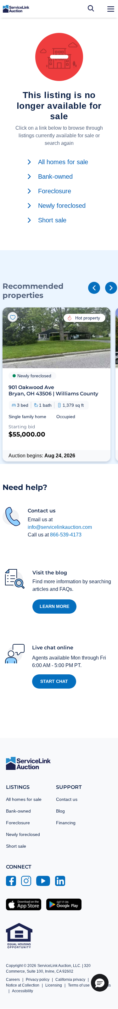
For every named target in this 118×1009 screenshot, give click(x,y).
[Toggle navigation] (111, 9)
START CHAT (54, 681)
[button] (56, 384)
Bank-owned (18, 811)
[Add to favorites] (13, 317)
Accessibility (22, 991)
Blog (60, 811)
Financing (66, 822)
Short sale (16, 846)
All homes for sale (24, 799)
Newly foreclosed (23, 834)
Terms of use (79, 985)
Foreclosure (18, 822)
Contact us (66, 799)
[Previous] (94, 288)
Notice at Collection (22, 985)
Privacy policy (37, 979)
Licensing (53, 985)
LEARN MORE (54, 606)
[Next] (111, 288)
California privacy (70, 979)
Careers (13, 979)
